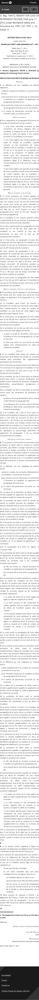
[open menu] (25, 9)
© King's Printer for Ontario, (15, 991)
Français (33, 2)
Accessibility (6, 975)
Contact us (6, 985)
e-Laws (5, 9)
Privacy (4, 980)
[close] (34, 9)
